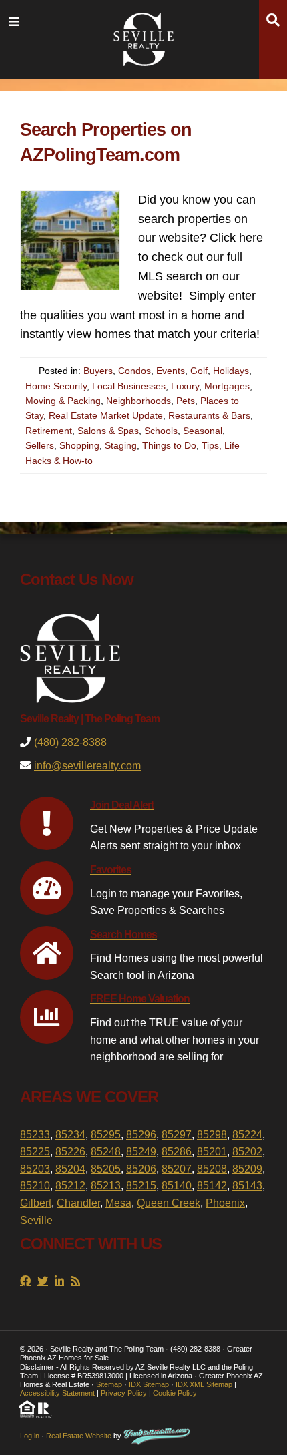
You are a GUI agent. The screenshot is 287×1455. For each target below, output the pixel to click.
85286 (177, 1151)
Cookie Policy (175, 1393)
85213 (106, 1185)
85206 (141, 1169)
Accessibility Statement (57, 1393)
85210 (35, 1185)
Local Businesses (129, 386)
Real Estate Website (78, 1436)
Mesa (118, 1203)
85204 (70, 1169)
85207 (177, 1169)
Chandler (78, 1203)
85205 (106, 1169)
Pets (185, 400)
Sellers (39, 445)
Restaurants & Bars (209, 415)
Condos (134, 370)
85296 (141, 1134)
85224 (247, 1134)
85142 (212, 1185)
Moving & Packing (63, 400)
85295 (106, 1134)
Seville (36, 1220)
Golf (199, 370)
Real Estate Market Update (106, 415)
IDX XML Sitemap (204, 1384)
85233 (35, 1134)
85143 (247, 1185)
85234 (70, 1134)
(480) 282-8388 (70, 742)
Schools (161, 430)
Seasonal (202, 430)
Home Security (56, 386)
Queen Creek (168, 1203)
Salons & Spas (108, 430)
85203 (35, 1169)
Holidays (231, 370)
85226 (70, 1151)
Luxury (185, 386)
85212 (70, 1185)
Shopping (79, 445)
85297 (177, 1134)
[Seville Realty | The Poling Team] (143, 37)
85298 (212, 1134)
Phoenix (225, 1203)
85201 (212, 1151)
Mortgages (227, 386)
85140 (177, 1185)
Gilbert (35, 1203)
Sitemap (109, 1384)
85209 (247, 1169)
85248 (106, 1151)
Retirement (48, 430)
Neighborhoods (138, 400)
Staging (121, 445)
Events (170, 370)
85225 (35, 1151)
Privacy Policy (124, 1393)
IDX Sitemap (149, 1384)
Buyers (98, 370)
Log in (29, 1436)
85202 (247, 1151)
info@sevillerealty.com (87, 765)
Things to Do (169, 445)
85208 (212, 1169)
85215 (141, 1185)
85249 (141, 1151)
